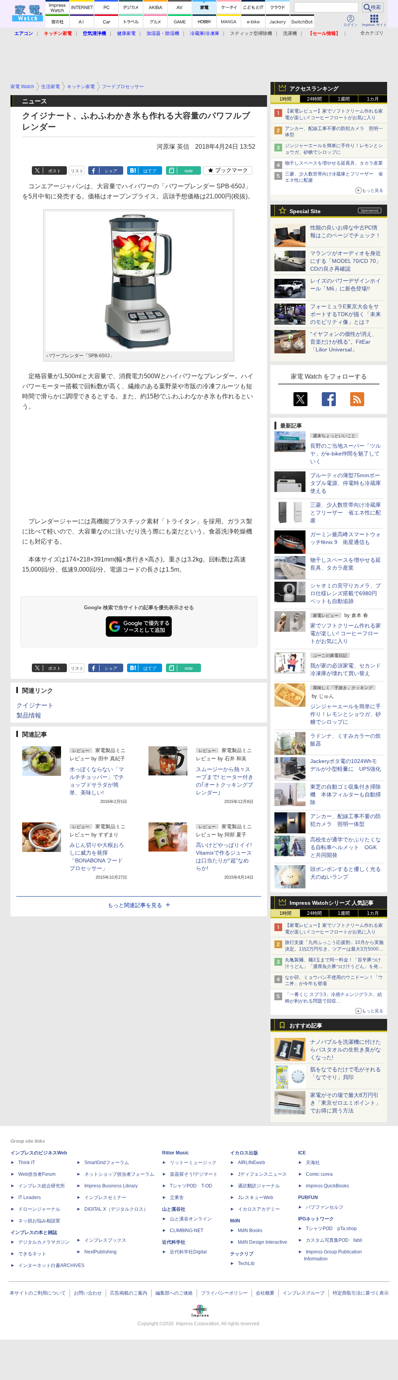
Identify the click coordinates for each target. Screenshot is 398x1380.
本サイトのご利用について (38, 1293)
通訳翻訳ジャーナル (259, 1186)
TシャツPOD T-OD (191, 1186)
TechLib (246, 1263)
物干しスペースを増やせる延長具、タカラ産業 (334, 163)
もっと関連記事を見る (135, 905)
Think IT (26, 1162)
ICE (302, 1153)
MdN (235, 1221)
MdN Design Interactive (262, 1242)
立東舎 (177, 1197)
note (189, 171)
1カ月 (373, 99)
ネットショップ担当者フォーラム (119, 1174)
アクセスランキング (314, 88)
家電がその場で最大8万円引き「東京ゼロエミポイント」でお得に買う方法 (345, 1103)
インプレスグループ (304, 1293)
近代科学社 (173, 1242)
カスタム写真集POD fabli (334, 1240)
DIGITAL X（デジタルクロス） (116, 1209)
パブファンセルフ (324, 1207)
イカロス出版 (244, 1153)
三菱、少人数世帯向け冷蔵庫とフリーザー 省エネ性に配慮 (345, 512)
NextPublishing (100, 1252)
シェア (111, 171)
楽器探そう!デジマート (194, 1174)
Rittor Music (175, 1153)
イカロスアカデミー (259, 1209)
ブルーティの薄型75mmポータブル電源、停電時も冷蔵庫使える (345, 483)
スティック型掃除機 (251, 33)
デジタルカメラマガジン (44, 1242)
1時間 (285, 99)
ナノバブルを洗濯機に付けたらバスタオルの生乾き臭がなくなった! (345, 1049)
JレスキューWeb (255, 1197)
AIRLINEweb (251, 1162)
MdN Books (250, 1230)
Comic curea (319, 1174)
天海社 (313, 1162)
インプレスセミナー (105, 1197)
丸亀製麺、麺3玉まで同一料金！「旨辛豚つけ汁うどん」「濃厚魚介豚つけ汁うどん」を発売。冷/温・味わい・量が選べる (333, 966)
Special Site (305, 211)
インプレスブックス (105, 1240)
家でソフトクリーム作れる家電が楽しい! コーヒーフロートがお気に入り (345, 633)
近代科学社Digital (188, 1252)
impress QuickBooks (327, 1186)
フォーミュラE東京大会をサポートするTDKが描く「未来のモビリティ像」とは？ (345, 314)
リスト (77, 171)
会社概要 (265, 1293)
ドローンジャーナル (39, 1209)
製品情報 (28, 715)
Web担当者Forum (37, 1174)
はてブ (149, 171)
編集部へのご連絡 (174, 1293)
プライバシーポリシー (224, 1293)
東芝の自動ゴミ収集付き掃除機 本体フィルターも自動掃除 (345, 794)
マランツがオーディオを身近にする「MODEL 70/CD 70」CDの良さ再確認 (345, 261)
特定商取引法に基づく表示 (361, 1293)
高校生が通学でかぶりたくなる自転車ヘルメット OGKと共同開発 (345, 847)
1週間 (344, 99)
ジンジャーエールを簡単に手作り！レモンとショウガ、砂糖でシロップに (345, 714)
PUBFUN (308, 1197)
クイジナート (35, 705)
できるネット (32, 1254)
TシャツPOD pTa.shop (331, 1228)
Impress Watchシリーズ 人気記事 (332, 903)
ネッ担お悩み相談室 (39, 1221)
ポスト (54, 171)
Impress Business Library (111, 1186)
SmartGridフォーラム (106, 1162)
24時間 (314, 99)
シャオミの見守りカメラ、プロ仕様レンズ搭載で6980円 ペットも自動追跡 (346, 593)
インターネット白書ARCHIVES (51, 1265)
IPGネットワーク (316, 1219)
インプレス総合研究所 (41, 1186)
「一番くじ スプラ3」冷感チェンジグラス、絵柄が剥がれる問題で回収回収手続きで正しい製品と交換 (333, 1001)
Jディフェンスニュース (262, 1174)
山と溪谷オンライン (191, 1219)
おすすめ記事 (306, 1025)
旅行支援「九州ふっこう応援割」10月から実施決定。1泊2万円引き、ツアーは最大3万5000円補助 (334, 949)
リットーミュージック (193, 1162)
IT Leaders (29, 1197)
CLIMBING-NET (186, 1230)
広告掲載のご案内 (128, 1293)
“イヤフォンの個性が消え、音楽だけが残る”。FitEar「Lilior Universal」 (343, 342)
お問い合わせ (88, 1293)
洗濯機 (290, 33)
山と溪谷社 (173, 1209)
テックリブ (241, 1254)
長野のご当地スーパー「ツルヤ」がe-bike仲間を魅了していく (345, 453)
